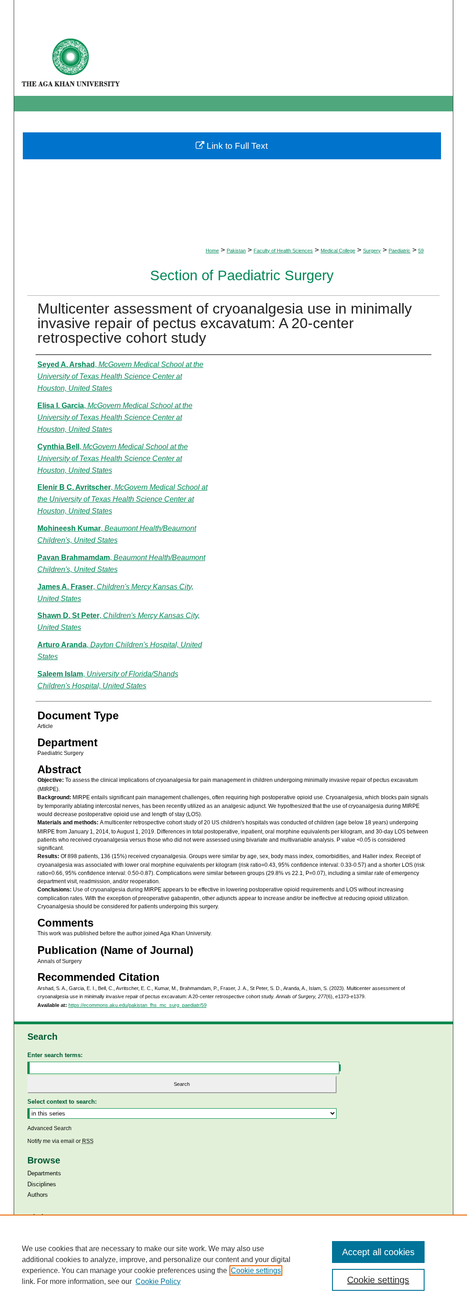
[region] (233, 1265)
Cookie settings (256, 1270)
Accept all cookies (378, 1252)
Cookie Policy (158, 1281)
